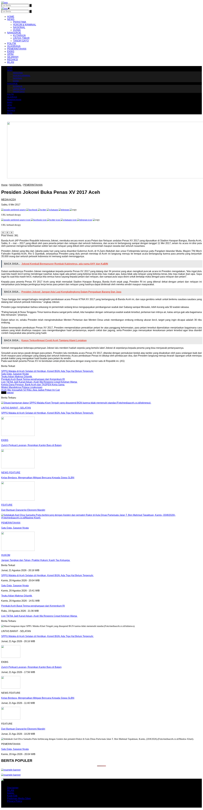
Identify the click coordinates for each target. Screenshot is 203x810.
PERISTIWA (19, 22)
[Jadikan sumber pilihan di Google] (13, 209)
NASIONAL (19, 27)
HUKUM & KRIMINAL (24, 24)
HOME (10, 16)
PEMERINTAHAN (16, 49)
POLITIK (11, 43)
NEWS (10, 19)
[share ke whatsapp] (53, 209)
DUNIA (17, 30)
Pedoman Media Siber (19, 798)
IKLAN (10, 62)
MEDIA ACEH (8, 199)
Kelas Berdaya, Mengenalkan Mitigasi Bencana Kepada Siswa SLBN (37, 698)
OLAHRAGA (14, 46)
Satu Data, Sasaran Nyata (15, 749)
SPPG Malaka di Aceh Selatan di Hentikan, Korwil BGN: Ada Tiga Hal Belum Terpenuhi (47, 636)
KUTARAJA (19, 35)
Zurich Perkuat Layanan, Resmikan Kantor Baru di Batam (31, 667)
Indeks (10, 793)
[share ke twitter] (42, 209)
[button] (3, 232)
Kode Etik (12, 795)
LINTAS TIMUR (21, 38)
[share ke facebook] (32, 209)
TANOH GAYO (21, 41)
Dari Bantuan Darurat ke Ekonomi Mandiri (23, 729)
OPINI (10, 54)
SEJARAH (12, 57)
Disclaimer (12, 787)
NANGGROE (14, 32)
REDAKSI (12, 59)
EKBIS (10, 51)
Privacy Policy (14, 801)
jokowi (10, 392)
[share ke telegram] (64, 209)
